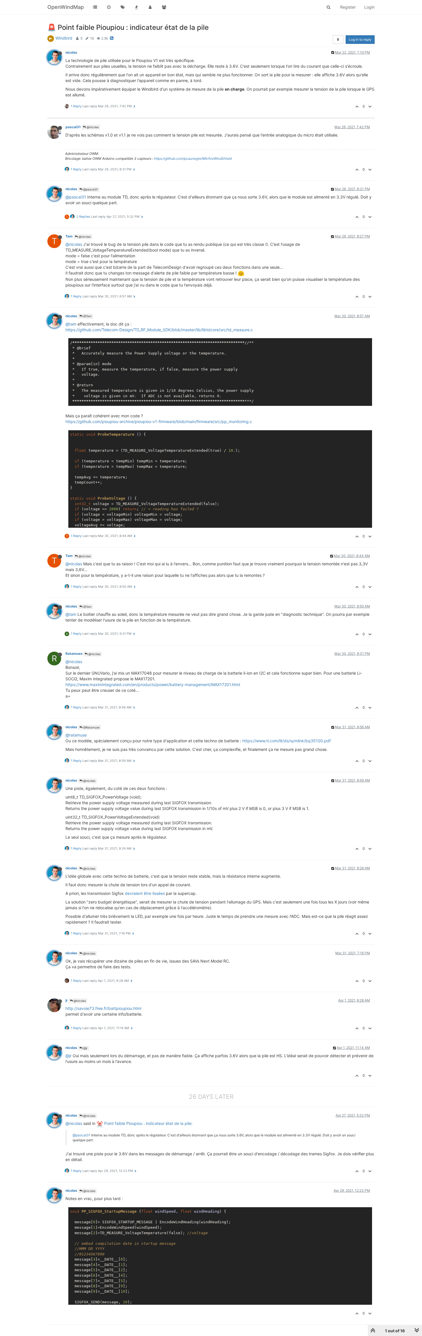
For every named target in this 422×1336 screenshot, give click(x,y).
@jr (85, 1048)
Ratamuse (73, 653)
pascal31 (73, 127)
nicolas (71, 52)
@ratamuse (76, 735)
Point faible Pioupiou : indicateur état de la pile (147, 1123)
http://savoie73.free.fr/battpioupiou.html (103, 1008)
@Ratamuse (91, 727)
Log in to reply (360, 39)
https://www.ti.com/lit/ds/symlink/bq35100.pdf (286, 740)
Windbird (63, 38)
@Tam (87, 316)
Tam (69, 236)
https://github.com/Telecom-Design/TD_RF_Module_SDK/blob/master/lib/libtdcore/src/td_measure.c (159, 329)
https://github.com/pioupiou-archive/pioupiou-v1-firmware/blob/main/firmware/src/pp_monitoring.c (158, 421)
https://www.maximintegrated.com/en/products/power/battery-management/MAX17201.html (152, 684)
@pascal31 (90, 189)
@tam (70, 324)
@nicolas (92, 127)
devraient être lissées (145, 893)
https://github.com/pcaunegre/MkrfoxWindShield (193, 158)
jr (66, 1000)
